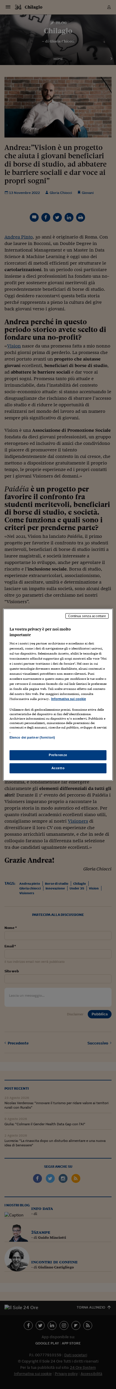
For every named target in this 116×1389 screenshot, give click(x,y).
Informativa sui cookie (68, 699)
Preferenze (58, 755)
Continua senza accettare (87, 615)
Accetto (58, 768)
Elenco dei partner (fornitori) (32, 737)
